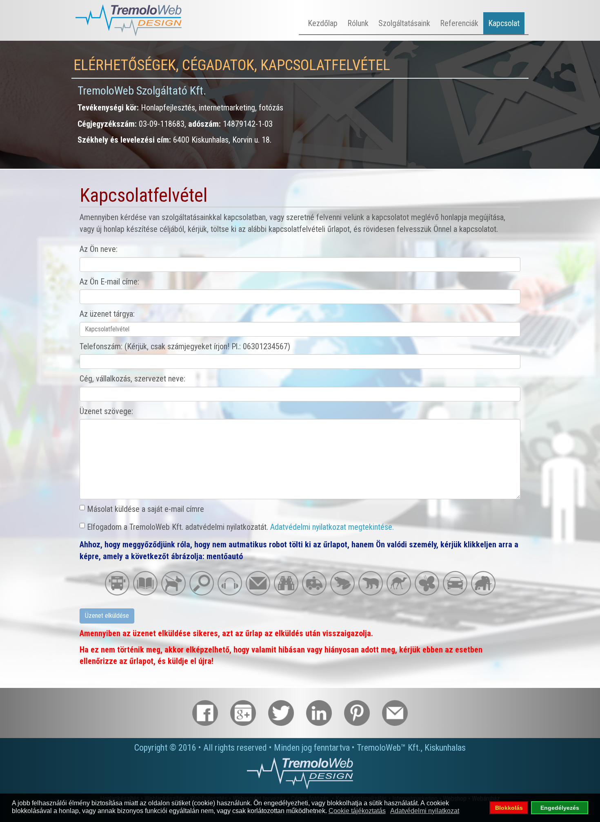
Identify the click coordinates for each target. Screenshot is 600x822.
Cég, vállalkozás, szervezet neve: (132, 378)
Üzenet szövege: (106, 411)
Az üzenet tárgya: (107, 314)
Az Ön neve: (99, 249)
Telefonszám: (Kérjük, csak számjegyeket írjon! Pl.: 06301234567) (185, 346)
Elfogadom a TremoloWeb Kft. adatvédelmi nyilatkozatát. (240, 527)
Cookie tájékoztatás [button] (357, 810)
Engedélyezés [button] (559, 807)
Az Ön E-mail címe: (109, 281)
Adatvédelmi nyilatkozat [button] (424, 810)
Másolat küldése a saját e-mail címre (145, 509)
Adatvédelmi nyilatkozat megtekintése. (332, 527)
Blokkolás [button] (509, 807)
